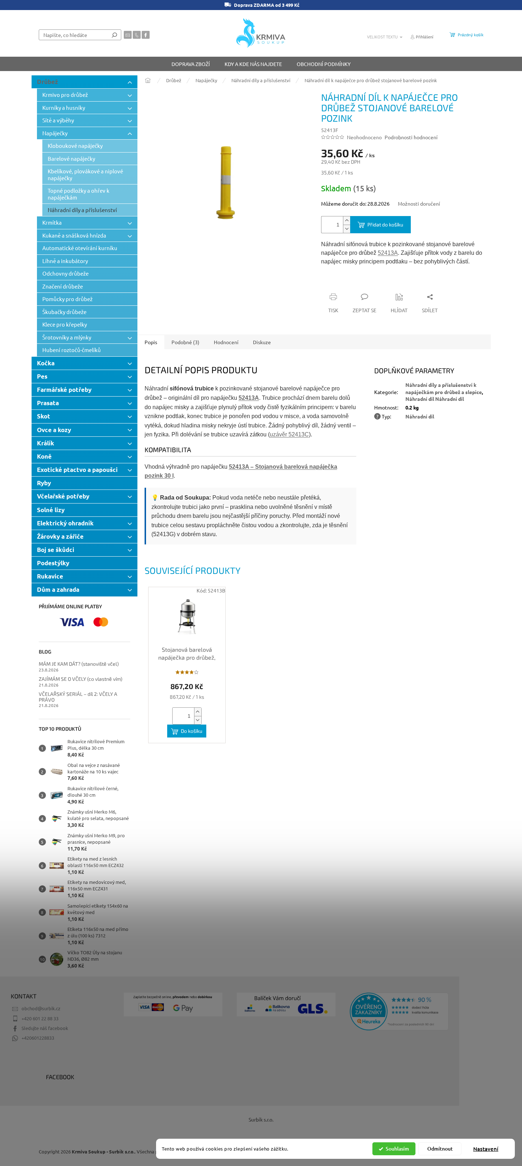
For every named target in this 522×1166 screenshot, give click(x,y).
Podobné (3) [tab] (185, 342)
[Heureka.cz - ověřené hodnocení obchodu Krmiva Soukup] (399, 1011)
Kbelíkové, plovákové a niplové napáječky (85, 174)
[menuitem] (190, 64)
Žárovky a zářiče (60, 536)
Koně (44, 456)
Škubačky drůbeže (64, 311)
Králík (45, 443)
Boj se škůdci (55, 549)
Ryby (44, 483)
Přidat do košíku (385, 224)
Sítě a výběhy (58, 120)
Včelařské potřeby (63, 496)
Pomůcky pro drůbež (67, 298)
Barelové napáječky (71, 158)
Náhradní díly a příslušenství (82, 209)
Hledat (114, 34)
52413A (388, 253)
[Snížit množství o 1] (346, 229)
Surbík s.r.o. (261, 1119)
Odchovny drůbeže (65, 273)
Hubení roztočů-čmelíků (71, 349)
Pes (42, 376)
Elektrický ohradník (65, 523)
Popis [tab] (151, 342)
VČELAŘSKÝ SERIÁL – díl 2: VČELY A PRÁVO (78, 696)
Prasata (48, 403)
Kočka (46, 363)
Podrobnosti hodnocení (411, 137)
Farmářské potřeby (64, 389)
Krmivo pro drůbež (65, 94)
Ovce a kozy (54, 430)
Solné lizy (51, 510)
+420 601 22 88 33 (40, 1018)
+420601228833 (38, 1038)
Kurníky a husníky (63, 107)
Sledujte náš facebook (45, 1028)
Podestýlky (53, 563)
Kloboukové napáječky (75, 145)
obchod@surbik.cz (41, 1008)
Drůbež (47, 81)
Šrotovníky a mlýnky (66, 337)
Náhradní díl (419, 416)
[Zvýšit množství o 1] (346, 220)
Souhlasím (397, 1148)
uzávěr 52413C (289, 434)
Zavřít (359, 283)
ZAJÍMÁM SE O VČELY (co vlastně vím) (80, 679)
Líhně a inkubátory (65, 260)
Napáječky (54, 133)
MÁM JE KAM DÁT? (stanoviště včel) (79, 663)
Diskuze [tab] (262, 342)
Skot (43, 416)
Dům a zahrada (58, 589)
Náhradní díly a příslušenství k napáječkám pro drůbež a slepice (443, 388)
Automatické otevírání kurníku (79, 247)
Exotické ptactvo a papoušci (77, 469)
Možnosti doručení (419, 203)
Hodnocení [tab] (226, 342)
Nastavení (485, 1148)
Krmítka (52, 222)
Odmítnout (440, 1148)
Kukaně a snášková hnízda (74, 235)
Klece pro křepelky (64, 324)
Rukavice (50, 576)
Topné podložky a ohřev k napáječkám (78, 193)
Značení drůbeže (62, 286)
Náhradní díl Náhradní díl (434, 398)
